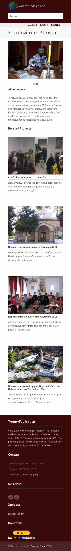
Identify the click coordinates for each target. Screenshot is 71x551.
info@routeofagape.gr (27, 474)
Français (55, 25)
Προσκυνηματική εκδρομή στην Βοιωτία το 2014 (32, 247)
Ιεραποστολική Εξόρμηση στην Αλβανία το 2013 (32, 317)
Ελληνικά (32, 25)
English (44, 25)
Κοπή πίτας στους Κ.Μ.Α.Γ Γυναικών (27, 177)
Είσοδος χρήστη (16, 514)
